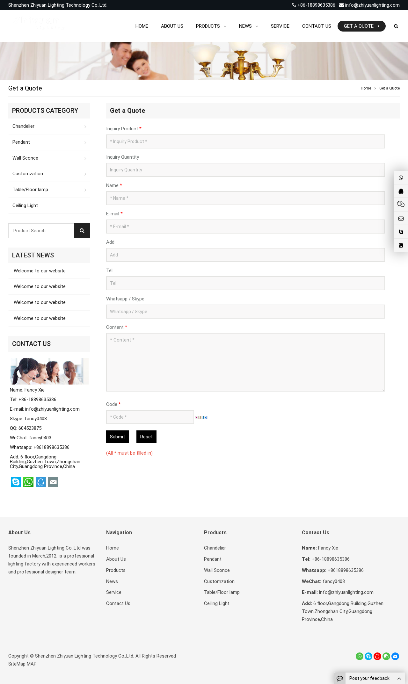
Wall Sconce (25, 158)
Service (113, 592)
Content (116, 327)
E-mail (114, 214)
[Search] (82, 230)
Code (113, 404)
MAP (32, 664)
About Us (116, 559)
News (112, 581)
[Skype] (368, 656)
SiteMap (17, 664)
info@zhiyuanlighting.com (372, 5)
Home (112, 548)
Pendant (21, 142)
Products (116, 570)
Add (110, 242)
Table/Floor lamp (30, 189)
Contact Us (118, 603)
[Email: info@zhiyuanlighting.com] (401, 218)
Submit (117, 437)
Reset (146, 437)
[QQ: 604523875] (401, 191)
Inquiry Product (124, 129)
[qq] (377, 656)
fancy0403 (36, 418)
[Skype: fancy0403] (401, 231)
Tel (109, 270)
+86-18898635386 (315, 5)
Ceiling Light (25, 205)
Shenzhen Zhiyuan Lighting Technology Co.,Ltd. (84, 656)
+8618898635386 (51, 447)
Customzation (27, 173)
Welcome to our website (39, 271)
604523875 (29, 428)
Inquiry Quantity (122, 157)
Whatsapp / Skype (125, 299)
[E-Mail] (395, 656)
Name (114, 185)
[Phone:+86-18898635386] (401, 245)
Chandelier (23, 126)
